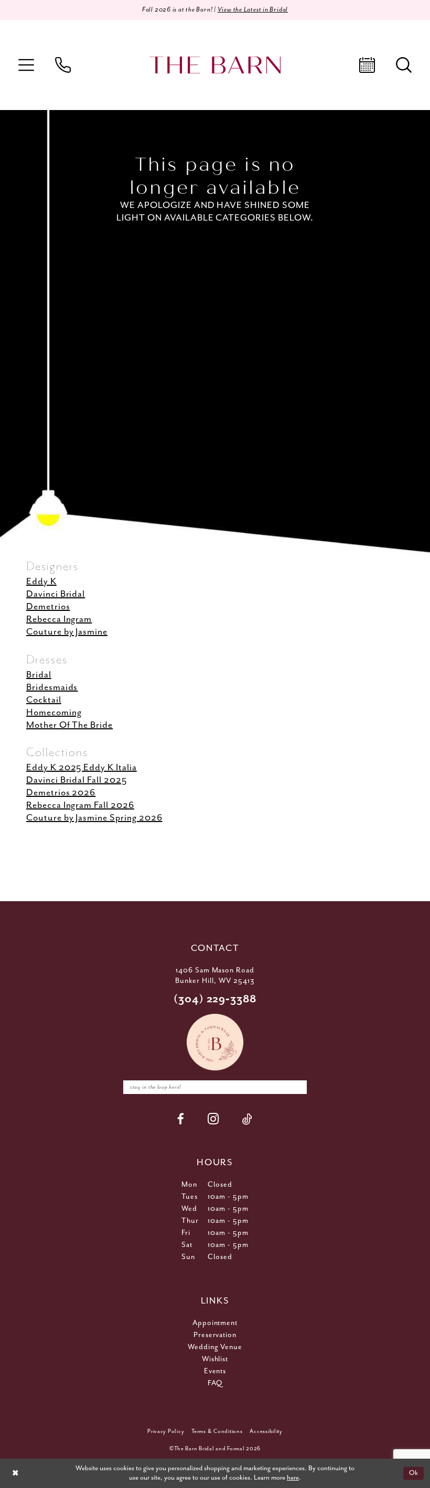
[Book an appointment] (367, 64)
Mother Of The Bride (69, 725)
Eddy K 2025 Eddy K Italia (81, 767)
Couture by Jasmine (67, 632)
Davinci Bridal (55, 594)
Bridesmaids (52, 687)
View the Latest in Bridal (253, 10)
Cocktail (43, 700)
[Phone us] (63, 64)
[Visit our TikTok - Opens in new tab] (247, 1119)
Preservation (215, 1335)
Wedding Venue (215, 1347)
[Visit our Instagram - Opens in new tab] (213, 1118)
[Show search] (403, 64)
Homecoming (54, 712)
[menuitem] (26, 64)
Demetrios (48, 606)
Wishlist (215, 1359)
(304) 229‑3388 (215, 999)
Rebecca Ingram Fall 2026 (80, 805)
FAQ (215, 1383)
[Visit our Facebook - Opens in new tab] (181, 1119)
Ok (413, 1473)
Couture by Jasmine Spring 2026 (94, 818)
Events (215, 1371)
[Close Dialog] (15, 1473)
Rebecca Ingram (59, 619)
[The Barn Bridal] (215, 65)
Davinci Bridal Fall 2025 (76, 780)
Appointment (215, 1323)
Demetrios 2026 (60, 792)
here (293, 1478)
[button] (26, 64)
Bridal (38, 675)
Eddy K (41, 581)
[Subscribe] (296, 1087)
